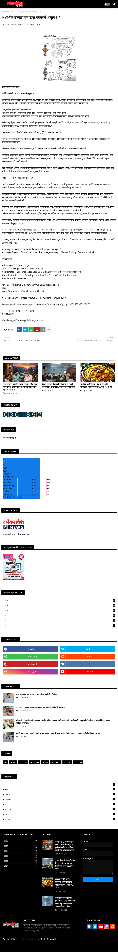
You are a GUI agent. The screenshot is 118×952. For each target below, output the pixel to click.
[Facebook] (19, 329)
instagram (33, 671)
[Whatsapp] (31, 329)
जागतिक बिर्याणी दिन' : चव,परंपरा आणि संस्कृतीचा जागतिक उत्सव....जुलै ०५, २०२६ (96, 385)
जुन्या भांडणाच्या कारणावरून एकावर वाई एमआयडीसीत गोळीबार (36, 694)
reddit (89, 656)
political (57, 762)
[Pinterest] (37, 329)
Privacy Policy (108, 946)
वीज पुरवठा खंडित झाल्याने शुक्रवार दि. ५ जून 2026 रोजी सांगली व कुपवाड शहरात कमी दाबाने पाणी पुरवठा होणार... (65, 902)
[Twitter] (25, 329)
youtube (89, 671)
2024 (59, 610)
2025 (59, 605)
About (85, 946)
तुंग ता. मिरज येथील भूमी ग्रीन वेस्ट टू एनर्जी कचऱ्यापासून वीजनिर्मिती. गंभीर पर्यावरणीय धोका (58, 385)
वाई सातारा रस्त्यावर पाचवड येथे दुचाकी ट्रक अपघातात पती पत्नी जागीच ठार (40, 707)
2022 (59, 620)
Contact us (95, 946)
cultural (36, 762)
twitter (89, 649)
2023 (59, 615)
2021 (59, 625)
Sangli (68, 762)
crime (24, 762)
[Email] (42, 329)
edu (46, 762)
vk (89, 664)
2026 (59, 600)
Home (5, 11)
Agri (14, 762)
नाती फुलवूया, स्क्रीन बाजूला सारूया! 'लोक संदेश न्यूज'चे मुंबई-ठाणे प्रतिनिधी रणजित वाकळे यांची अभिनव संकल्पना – (20, 387)
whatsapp (32, 656)
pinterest (32, 664)
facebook (32, 649)
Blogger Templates (23, 945)
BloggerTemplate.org (59, 945)
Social (79, 762)
